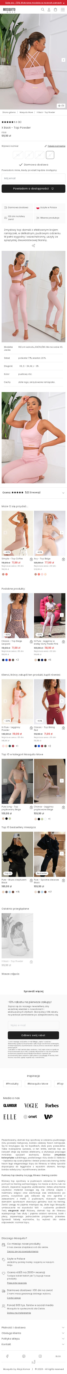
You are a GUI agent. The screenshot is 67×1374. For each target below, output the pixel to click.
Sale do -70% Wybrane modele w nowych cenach (33, 2)
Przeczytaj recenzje (17, 1283)
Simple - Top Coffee (12, 558)
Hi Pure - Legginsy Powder (11, 728)
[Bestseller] (50, 854)
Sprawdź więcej (33, 991)
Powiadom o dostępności (31, 188)
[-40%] (17, 533)
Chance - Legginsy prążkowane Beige (44, 808)
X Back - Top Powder (12, 961)
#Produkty (12, 1083)
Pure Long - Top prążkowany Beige (11, 808)
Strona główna (9, 112)
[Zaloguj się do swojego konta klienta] (49, 9)
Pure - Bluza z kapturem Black (14, 881)
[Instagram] (40, 1356)
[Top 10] (17, 854)
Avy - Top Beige (42, 558)
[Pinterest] (23, 1356)
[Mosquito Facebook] (7, 1356)
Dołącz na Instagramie (19, 1312)
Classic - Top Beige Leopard (12, 642)
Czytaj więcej (14, 1298)
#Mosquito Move (37, 1083)
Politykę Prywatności (34, 1054)
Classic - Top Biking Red (44, 728)
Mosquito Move (26, 112)
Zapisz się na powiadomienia (22, 1251)
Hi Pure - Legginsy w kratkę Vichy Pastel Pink (46, 642)
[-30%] (50, 615)
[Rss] (58, 1356)
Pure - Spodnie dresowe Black (46, 881)
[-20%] (17, 701)
